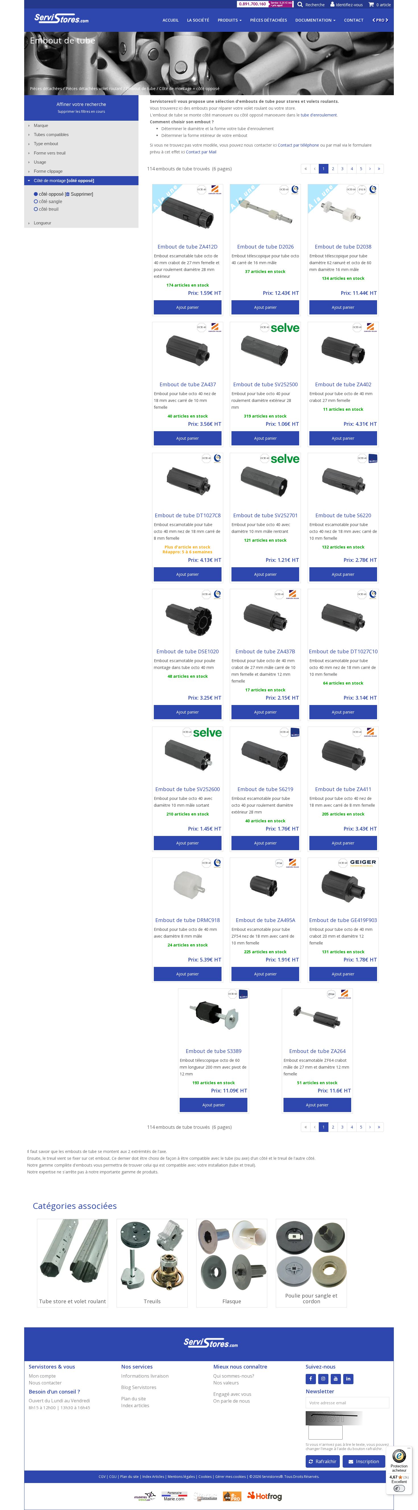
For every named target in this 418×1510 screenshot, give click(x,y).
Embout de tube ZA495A (265, 920)
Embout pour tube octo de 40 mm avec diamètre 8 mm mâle (185, 933)
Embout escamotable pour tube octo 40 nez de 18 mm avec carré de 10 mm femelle (343, 531)
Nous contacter (45, 1383)
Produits (228, 20)
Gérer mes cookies (230, 1476)
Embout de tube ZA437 (188, 384)
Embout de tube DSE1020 (187, 651)
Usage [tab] (40, 162)
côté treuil (48, 209)
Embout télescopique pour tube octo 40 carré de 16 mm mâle (265, 259)
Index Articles (153, 1476)
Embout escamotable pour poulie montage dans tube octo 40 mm (184, 664)
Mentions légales (181, 1476)
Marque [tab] (41, 125)
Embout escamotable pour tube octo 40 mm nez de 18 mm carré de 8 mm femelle (187, 531)
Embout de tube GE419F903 (343, 920)
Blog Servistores (138, 1387)
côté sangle (50, 201)
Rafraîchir (326, 1461)
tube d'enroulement (319, 115)
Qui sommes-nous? (233, 1376)
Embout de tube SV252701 (265, 515)
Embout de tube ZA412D (188, 246)
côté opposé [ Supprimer (65, 194)
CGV (102, 1476)
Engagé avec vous (232, 1394)
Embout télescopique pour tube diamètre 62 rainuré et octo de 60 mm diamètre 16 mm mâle (340, 262)
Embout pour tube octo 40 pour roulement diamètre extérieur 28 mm (261, 400)
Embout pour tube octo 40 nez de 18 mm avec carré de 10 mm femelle (185, 400)
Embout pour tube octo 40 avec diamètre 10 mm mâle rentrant (260, 528)
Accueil (171, 20)
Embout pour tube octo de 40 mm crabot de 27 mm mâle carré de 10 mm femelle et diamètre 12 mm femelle (263, 671)
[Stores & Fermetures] (205, 1496)
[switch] (399, 1488)
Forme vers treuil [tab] (49, 153)
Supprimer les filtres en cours (81, 111)
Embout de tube (141, 88)
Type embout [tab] (46, 143)
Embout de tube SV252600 (187, 789)
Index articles (135, 1405)
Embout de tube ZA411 (343, 789)
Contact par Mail (201, 152)
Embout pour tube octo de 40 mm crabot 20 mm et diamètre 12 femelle (341, 936)
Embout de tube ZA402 (343, 384)
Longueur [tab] (42, 222)
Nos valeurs (226, 1383)
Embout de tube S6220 (343, 515)
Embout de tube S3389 (213, 1051)
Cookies (205, 1476)
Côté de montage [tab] (64, 180)
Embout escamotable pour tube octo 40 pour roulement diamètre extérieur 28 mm (262, 805)
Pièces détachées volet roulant (94, 88)
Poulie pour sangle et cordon (311, 1298)
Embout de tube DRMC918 (187, 920)
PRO (380, 20)
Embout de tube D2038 (343, 246)
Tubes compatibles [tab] (51, 134)
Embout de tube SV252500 (265, 384)
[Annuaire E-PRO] (232, 1496)
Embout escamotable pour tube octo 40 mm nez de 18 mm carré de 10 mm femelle (342, 667)
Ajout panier (187, 307)
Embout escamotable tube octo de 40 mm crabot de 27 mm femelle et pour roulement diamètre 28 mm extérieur (187, 266)
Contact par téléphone (298, 145)
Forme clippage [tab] (48, 171)
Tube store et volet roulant (72, 1301)
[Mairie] (174, 1496)
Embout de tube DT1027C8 (188, 515)
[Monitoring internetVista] (145, 1496)
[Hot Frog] (265, 1496)
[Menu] (408, 1449)
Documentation (314, 20)
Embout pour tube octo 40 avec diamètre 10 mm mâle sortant (183, 802)
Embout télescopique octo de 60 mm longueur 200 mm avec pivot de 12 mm (213, 1067)
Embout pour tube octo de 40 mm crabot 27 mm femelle (341, 397)
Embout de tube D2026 (265, 246)
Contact (354, 20)
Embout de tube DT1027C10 (343, 651)
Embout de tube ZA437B (265, 651)
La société (198, 20)
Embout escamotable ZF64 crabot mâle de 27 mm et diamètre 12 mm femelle (316, 1067)
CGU (113, 1476)
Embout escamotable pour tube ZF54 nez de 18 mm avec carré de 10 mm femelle (262, 936)
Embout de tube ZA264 (317, 1051)
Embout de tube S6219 (265, 789)
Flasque (231, 1301)
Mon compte (42, 1376)
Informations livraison (145, 1376)
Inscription (367, 1461)
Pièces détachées (268, 20)
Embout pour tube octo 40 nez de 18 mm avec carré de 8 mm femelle (342, 802)
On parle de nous (231, 1401)
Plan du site (133, 1399)
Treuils (152, 1301)
